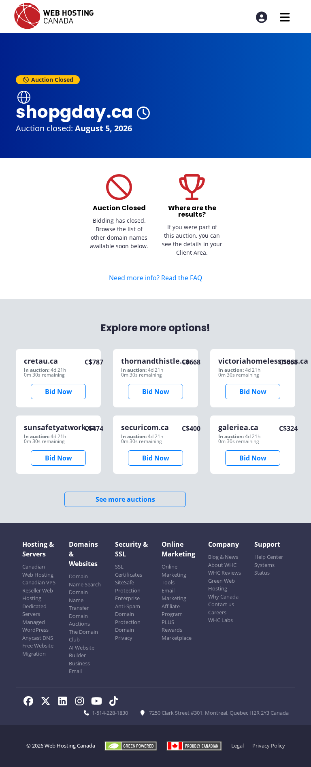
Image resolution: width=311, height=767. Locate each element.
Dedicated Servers (34, 610)
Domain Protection (128, 618)
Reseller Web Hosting (37, 594)
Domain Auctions (79, 620)
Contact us (221, 604)
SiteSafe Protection (128, 586)
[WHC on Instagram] (81, 702)
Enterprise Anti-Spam (127, 602)
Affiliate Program (172, 610)
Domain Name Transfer (79, 599)
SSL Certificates (128, 570)
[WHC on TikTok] (115, 702)
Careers (217, 612)
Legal (237, 745)
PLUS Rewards (172, 626)
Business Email (79, 667)
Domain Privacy (124, 633)
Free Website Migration (37, 649)
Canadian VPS (38, 582)
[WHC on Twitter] (47, 702)
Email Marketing (174, 594)
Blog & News (223, 556)
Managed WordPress (35, 626)
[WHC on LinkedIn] (64, 702)
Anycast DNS (37, 637)
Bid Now (58, 391)
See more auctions (125, 499)
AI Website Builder (81, 651)
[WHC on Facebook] (30, 702)
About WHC (222, 565)
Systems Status (264, 569)
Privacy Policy (268, 745)
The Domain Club (83, 635)
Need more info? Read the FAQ (155, 277)
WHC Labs (220, 620)
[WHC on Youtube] (98, 702)
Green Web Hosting (221, 584)
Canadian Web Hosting (37, 570)
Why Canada (223, 596)
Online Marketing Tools (174, 574)
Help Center (268, 556)
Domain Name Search (85, 580)
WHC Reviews (224, 572)
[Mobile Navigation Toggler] (285, 17)
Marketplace (177, 637)
